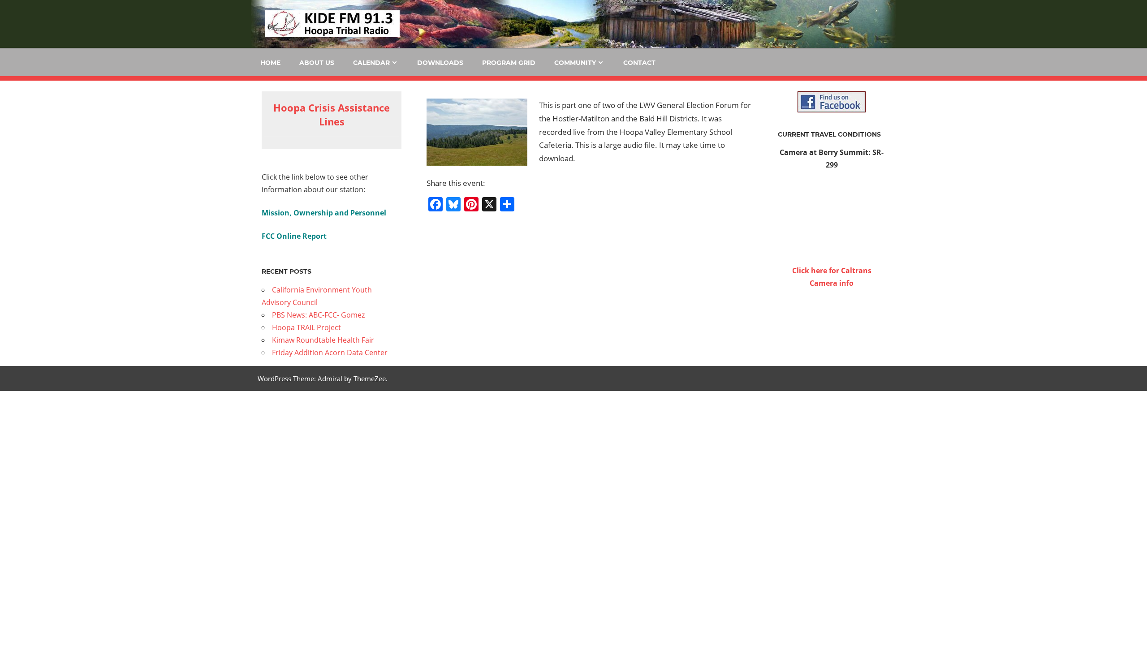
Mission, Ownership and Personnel (324, 213)
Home (270, 63)
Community (575, 63)
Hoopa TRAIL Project (306, 327)
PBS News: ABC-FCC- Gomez (318, 315)
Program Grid (508, 63)
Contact (639, 63)
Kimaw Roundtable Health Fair (323, 340)
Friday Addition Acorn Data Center (330, 352)
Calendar (371, 63)
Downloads (440, 63)
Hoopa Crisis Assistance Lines (331, 114)
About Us (316, 63)
